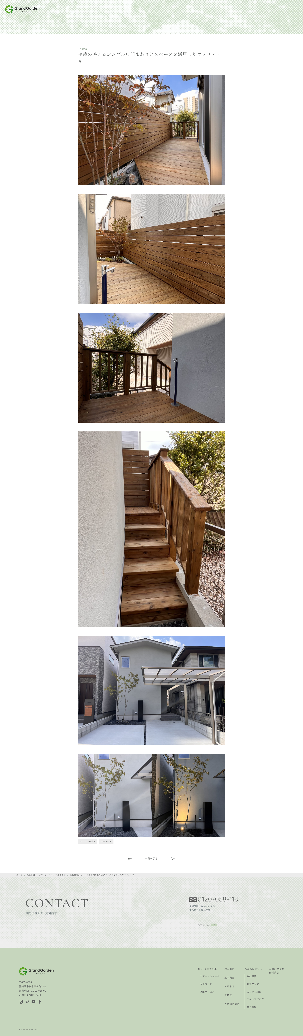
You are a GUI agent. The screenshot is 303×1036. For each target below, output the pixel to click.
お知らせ (229, 986)
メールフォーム (201, 925)
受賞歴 (228, 995)
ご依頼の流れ (232, 1004)
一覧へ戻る (151, 858)
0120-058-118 (218, 899)
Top (295, 1028)
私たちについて (253, 968)
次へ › (173, 858)
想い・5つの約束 (207, 968)
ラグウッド (206, 984)
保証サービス (207, 991)
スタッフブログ (255, 999)
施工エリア (253, 984)
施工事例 (229, 968)
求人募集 (251, 1007)
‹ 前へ (129, 858)
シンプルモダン (87, 841)
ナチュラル (106, 841)
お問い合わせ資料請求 (276, 970)
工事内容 (229, 977)
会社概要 (251, 976)
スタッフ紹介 (254, 991)
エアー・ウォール (209, 976)
